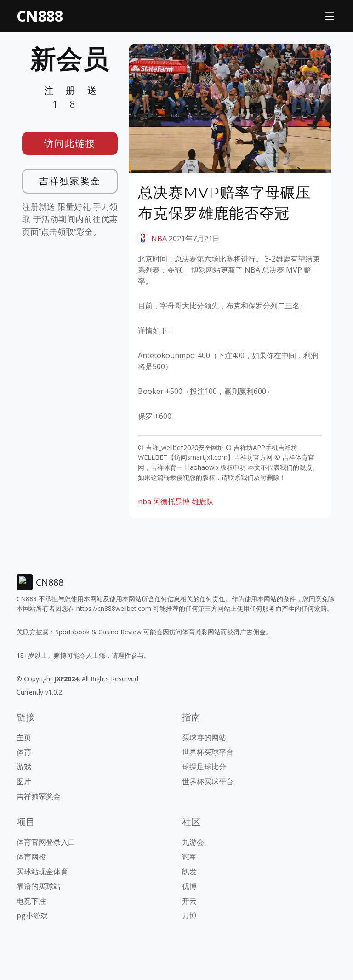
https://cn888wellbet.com (113, 608)
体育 (24, 752)
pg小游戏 (32, 916)
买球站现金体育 (42, 871)
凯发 (189, 871)
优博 (189, 886)
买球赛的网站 (204, 737)
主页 (24, 737)
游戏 (24, 767)
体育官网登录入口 (46, 842)
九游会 (193, 842)
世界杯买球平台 (207, 752)
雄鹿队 (203, 501)
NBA (159, 239)
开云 (189, 901)
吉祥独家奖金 (70, 181)
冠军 (189, 857)
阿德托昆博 (171, 501)
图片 (24, 781)
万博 (189, 916)
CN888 (40, 16)
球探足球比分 (204, 767)
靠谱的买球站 (39, 886)
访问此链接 (70, 143)
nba (144, 501)
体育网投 (31, 857)
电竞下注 (31, 901)
